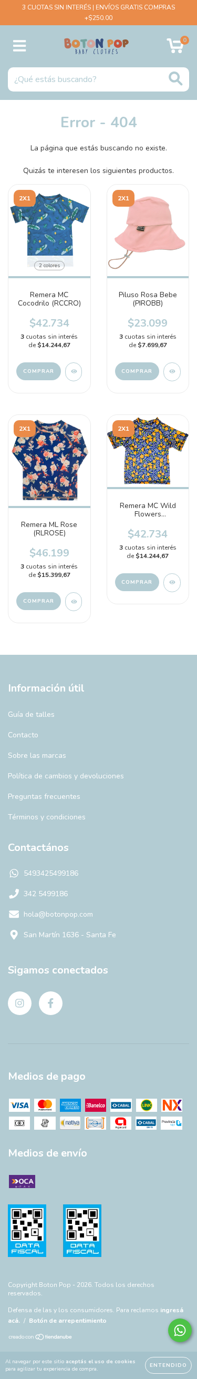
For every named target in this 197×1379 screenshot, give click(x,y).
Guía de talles (31, 714)
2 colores (49, 265)
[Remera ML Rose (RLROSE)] (73, 601)
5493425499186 (51, 873)
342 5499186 (46, 894)
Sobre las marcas (37, 756)
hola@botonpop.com (58, 914)
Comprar (38, 371)
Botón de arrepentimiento (68, 1320)
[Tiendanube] (41, 1338)
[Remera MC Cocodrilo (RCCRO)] (73, 371)
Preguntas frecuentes (44, 797)
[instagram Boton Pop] (20, 1003)
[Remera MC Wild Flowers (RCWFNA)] (172, 582)
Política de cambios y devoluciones (66, 776)
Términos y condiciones (47, 817)
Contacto (23, 735)
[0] (175, 49)
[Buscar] (175, 78)
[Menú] (20, 46)
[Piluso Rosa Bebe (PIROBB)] (172, 371)
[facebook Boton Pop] (51, 1003)
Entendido (168, 1365)
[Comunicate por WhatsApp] (180, 1330)
